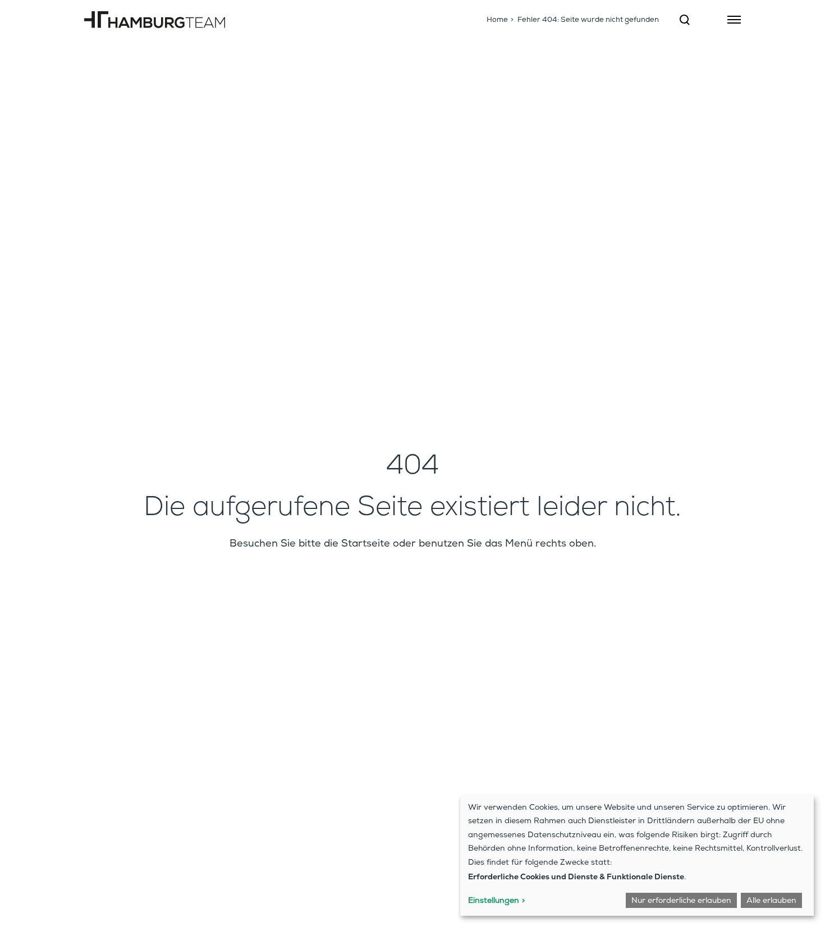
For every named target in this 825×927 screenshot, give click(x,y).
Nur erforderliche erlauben (681, 901)
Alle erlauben (771, 901)
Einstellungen (493, 901)
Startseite (365, 544)
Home (497, 20)
